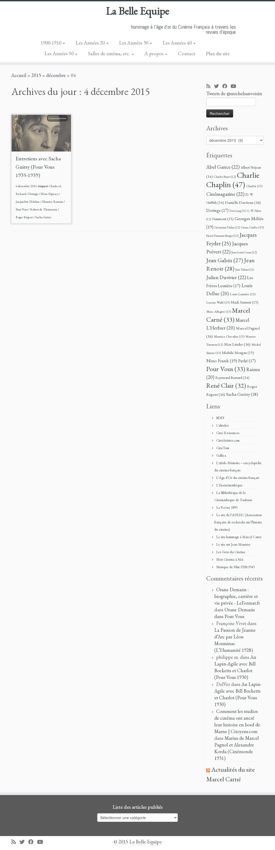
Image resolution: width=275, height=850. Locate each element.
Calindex (222, 425)
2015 (36, 75)
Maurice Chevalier (229, 336)
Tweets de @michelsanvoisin (234, 93)
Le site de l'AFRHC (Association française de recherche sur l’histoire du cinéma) (238, 522)
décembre (56, 75)
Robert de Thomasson (44, 209)
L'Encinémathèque (229, 485)
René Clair (226, 385)
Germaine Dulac (227, 227)
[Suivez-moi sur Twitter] (218, 86)
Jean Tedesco (245, 269)
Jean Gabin (224, 260)
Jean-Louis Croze (244, 252)
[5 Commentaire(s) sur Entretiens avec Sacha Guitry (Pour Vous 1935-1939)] (60, 125)
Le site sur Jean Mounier (233, 544)
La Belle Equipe (137, 10)
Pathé (247, 361)
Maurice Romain (53, 201)
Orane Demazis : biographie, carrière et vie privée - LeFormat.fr (237, 596)
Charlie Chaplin (232, 180)
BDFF (220, 418)
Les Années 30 (134, 42)
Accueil (18, 75)
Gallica (221, 455)
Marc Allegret (218, 311)
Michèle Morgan (238, 352)
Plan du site (218, 53)
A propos (154, 53)
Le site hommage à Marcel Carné (239, 537)
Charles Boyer (225, 177)
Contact (186, 53)
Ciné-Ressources (227, 433)
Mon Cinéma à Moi (229, 559)
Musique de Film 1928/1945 (235, 567)
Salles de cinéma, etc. (109, 53)
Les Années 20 (91, 42)
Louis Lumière (242, 294)
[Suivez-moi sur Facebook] (226, 86)
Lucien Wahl (218, 302)
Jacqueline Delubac (28, 201)
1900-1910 (51, 42)
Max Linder (237, 344)
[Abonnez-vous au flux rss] (210, 86)
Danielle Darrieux (243, 202)
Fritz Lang (238, 211)
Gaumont (223, 218)
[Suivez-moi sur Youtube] (235, 86)
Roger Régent (24, 217)
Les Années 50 (60, 53)
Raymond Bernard (232, 377)
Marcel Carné (228, 315)
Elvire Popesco (50, 194)
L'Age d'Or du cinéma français (237, 477)
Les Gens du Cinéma (230, 552)
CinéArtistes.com (228, 440)
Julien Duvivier (226, 277)
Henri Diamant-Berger (222, 236)
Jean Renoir (230, 264)
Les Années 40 (178, 42)
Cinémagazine (225, 193)
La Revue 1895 (226, 507)
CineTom (222, 448)
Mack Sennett (244, 302)
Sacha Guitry (43, 217)
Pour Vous (22, 209)
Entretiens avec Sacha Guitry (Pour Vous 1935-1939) (38, 167)
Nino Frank (221, 360)
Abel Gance (223, 166)
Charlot (254, 186)
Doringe (33, 194)
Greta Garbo (252, 227)
